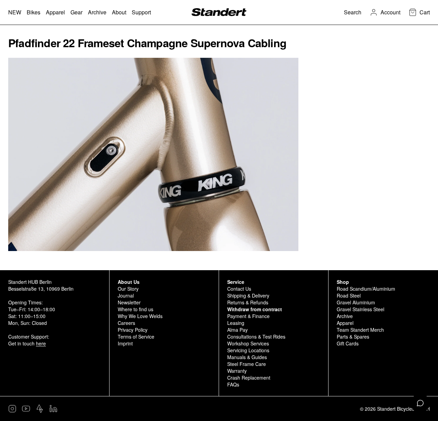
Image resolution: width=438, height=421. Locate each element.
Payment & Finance (248, 316)
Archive (345, 316)
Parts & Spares (353, 336)
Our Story (128, 288)
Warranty (237, 370)
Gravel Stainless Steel (360, 309)
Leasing (235, 322)
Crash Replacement (248, 377)
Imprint (125, 343)
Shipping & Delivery (248, 295)
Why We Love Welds (140, 316)
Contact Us (239, 288)
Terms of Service (136, 336)
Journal (126, 295)
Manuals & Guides (247, 357)
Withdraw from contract (254, 309)
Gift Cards (348, 343)
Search (352, 12)
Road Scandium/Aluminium (366, 288)
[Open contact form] (420, 403)
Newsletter (129, 302)
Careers (126, 322)
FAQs (233, 384)
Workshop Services (248, 343)
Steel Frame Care (246, 363)
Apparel (345, 322)
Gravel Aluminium (356, 302)
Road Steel (349, 295)
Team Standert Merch (360, 329)
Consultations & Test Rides (256, 336)
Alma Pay (237, 329)
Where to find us (135, 309)
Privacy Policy (132, 329)
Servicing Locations (248, 350)
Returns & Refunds (247, 302)
